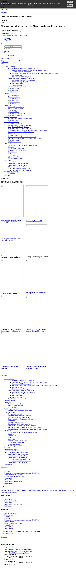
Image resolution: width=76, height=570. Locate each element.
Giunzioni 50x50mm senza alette (21, 170)
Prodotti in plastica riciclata (9, 293)
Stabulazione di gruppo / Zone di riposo (23, 80)
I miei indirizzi (8, 502)
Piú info (69, 5)
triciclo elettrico (22, 490)
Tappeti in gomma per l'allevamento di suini (21, 78)
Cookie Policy (8, 525)
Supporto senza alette (33, 490)
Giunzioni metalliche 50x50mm (17, 167)
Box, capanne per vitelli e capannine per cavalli (22, 137)
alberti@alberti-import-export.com (19, 553)
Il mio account (5, 495)
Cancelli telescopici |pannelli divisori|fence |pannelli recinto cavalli (27, 130)
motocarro (43, 490)
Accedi (3, 43)
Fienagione (7, 105)
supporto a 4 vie (13, 490)
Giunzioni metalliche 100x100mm (18, 163)
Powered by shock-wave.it (8, 533)
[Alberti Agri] (5, 62)
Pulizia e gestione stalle (11, 409)
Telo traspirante (12, 110)
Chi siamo (7, 518)
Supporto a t (4, 490)
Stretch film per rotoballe (15, 108)
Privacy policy (8, 526)
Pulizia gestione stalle (10, 117)
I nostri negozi (8, 483)
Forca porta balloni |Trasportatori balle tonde (21, 132)
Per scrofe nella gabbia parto (20, 82)
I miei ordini (8, 499)
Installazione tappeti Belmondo (13, 474)
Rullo (9, 153)
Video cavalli (8, 478)
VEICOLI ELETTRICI (11, 172)
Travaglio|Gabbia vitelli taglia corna (18, 127)
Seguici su (4, 537)
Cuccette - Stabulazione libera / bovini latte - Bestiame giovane (30, 70)
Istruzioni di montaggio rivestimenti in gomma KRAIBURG (22, 473)
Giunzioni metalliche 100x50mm (17, 165)
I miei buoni (7, 506)
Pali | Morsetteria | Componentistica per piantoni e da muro (25, 138)
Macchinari (7, 143)
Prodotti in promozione (11, 513)
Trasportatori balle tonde (11, 451)
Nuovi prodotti (8, 515)
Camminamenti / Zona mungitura (21, 72)
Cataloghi (7, 175)
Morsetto (14, 492)
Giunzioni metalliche (10, 162)
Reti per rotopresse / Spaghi (16, 107)
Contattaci (7, 38)
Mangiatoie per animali (15, 123)
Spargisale (11, 147)
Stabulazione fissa (17, 75)
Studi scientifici (8, 480)
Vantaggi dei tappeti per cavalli (13, 481)
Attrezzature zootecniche (11, 122)
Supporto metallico (63, 490)
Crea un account (9, 55)
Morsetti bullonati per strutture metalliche (16, 452)
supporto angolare (51, 490)
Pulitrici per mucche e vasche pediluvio (19, 125)
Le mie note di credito (10, 501)
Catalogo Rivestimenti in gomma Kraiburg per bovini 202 (11, 221)
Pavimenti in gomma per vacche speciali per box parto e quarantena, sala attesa (35, 73)
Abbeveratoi (11, 133)
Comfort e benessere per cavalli (17, 87)
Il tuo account (5, 58)
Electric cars (11, 173)
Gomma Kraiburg (9, 66)
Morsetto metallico (6, 492)
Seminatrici (11, 155)
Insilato (6, 93)
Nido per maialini (17, 85)
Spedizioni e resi (9, 521)
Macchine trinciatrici (14, 444)
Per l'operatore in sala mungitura (21, 77)
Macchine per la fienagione (16, 148)
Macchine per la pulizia (15, 446)
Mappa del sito (8, 40)
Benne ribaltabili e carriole (16, 135)
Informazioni (5, 468)
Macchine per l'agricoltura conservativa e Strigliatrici (23, 145)
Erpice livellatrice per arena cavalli (18, 150)
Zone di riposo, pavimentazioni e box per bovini (22, 68)
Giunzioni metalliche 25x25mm (17, 462)
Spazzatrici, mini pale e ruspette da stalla (20, 118)
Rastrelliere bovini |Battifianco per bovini (20, 128)
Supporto (71, 490)
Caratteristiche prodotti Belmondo (14, 476)
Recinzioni (7, 160)
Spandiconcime (12, 152)
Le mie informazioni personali (13, 504)
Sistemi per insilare (9, 400)
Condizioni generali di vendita (13, 523)
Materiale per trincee (14, 95)
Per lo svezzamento (17, 83)
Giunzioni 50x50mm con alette (21, 168)
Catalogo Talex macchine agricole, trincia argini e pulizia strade (36, 330)
